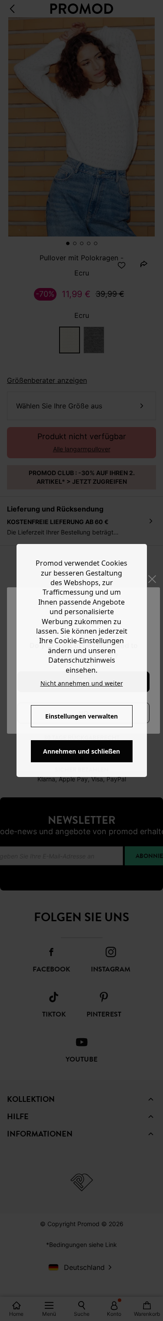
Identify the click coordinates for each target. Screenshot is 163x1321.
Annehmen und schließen (81, 751)
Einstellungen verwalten (81, 716)
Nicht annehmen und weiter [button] (81, 683)
